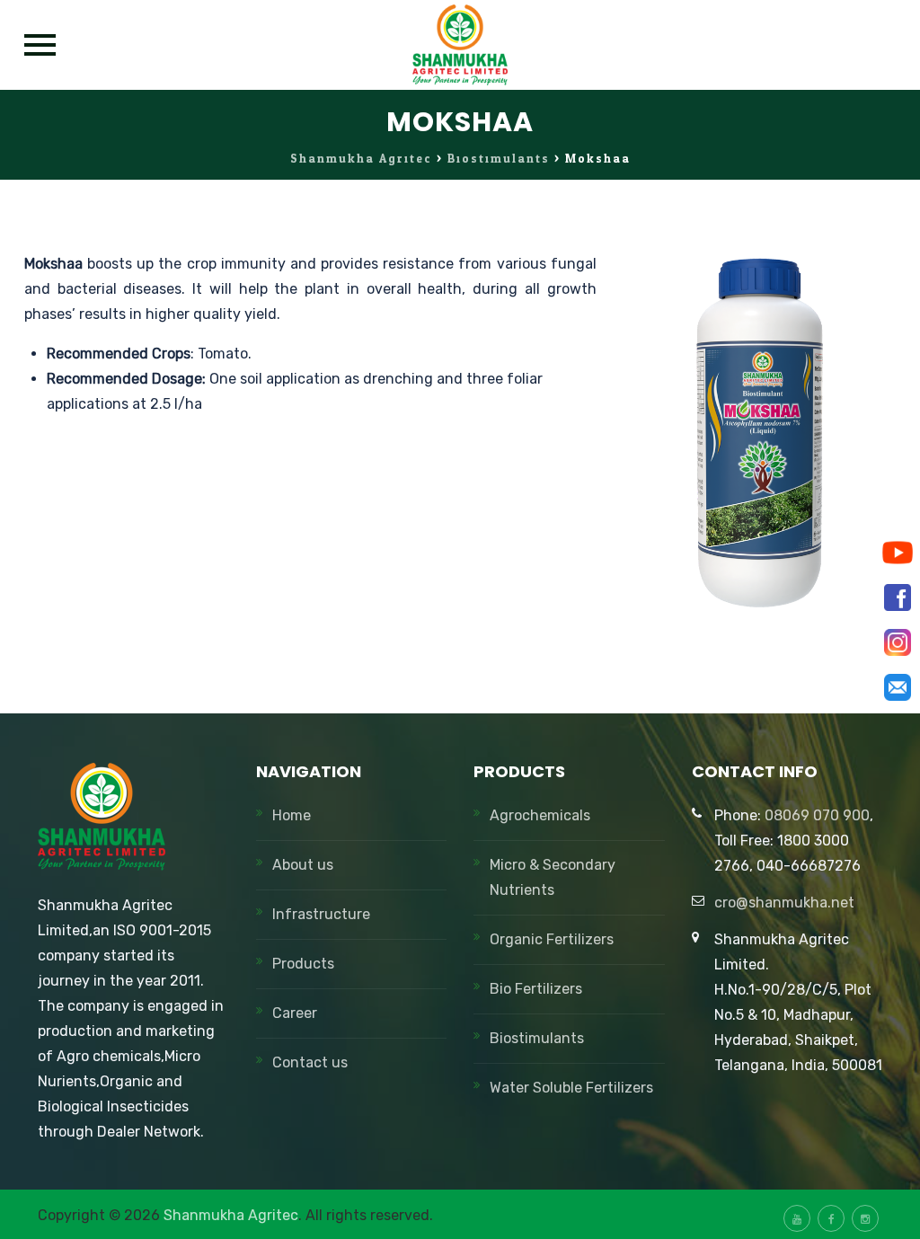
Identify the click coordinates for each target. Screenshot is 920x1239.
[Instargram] (898, 642)
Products (303, 963)
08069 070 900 (817, 815)
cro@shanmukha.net (784, 902)
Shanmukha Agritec (231, 1215)
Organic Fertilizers (552, 939)
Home (291, 815)
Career (294, 1013)
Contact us (310, 1062)
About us (302, 864)
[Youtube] (898, 552)
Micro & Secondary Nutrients (552, 877)
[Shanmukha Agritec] (460, 45)
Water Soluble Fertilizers (571, 1087)
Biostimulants (537, 1038)
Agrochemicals (540, 815)
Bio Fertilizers (536, 988)
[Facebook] (898, 597)
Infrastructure (321, 914)
